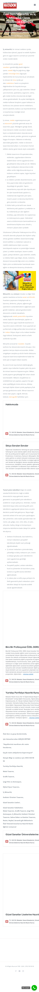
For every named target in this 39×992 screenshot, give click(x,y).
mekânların (10, 83)
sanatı (25, 297)
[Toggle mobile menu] (35, 5)
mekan (7, 332)
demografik (13, 397)
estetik (10, 70)
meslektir (21, 344)
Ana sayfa (16, 29)
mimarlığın (12, 74)
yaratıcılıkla (22, 316)
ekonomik (8, 123)
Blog (23, 29)
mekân (12, 120)
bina (17, 74)
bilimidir (32, 297)
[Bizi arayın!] (34, 988)
